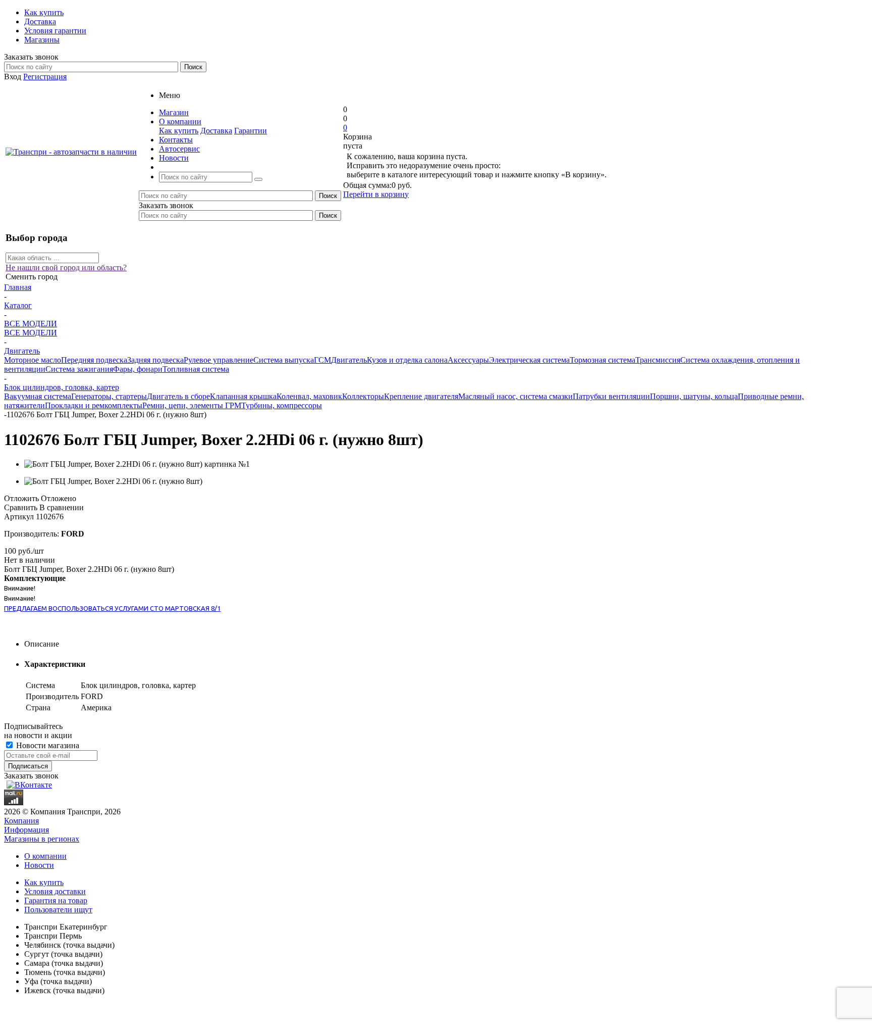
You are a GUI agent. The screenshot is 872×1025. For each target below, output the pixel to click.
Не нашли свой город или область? (66, 267)
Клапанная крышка (243, 396)
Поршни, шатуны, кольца (694, 396)
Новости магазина (46, 745)
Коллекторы (363, 396)
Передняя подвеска (94, 360)
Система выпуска (283, 360)
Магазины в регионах (41, 839)
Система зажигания (79, 369)
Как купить (178, 130)
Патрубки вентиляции (611, 396)
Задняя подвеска (155, 360)
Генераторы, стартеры (109, 396)
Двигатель (349, 360)
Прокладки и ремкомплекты (93, 405)
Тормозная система (602, 360)
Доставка (216, 130)
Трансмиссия (657, 360)
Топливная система (195, 369)
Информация (26, 829)
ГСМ (322, 360)
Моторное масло (32, 360)
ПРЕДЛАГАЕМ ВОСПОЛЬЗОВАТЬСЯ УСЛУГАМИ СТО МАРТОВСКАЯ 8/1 (112, 608)
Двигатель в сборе (178, 396)
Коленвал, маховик (309, 396)
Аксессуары (468, 360)
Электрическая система (529, 360)
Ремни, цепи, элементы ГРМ (191, 405)
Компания (21, 820)
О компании (45, 856)
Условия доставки (55, 891)
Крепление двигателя (421, 396)
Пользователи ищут (58, 909)
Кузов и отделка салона (407, 360)
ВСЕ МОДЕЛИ (30, 332)
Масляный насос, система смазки (515, 396)
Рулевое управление (218, 360)
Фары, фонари (137, 369)
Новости (39, 865)
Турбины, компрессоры (281, 405)
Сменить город (32, 276)
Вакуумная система (37, 396)
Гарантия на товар (55, 900)
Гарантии (250, 130)
